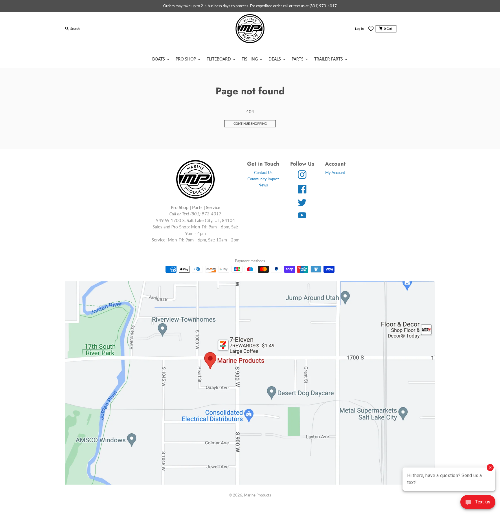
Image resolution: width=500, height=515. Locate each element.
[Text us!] (478, 503)
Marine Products (257, 495)
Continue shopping (250, 123)
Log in (359, 28)
